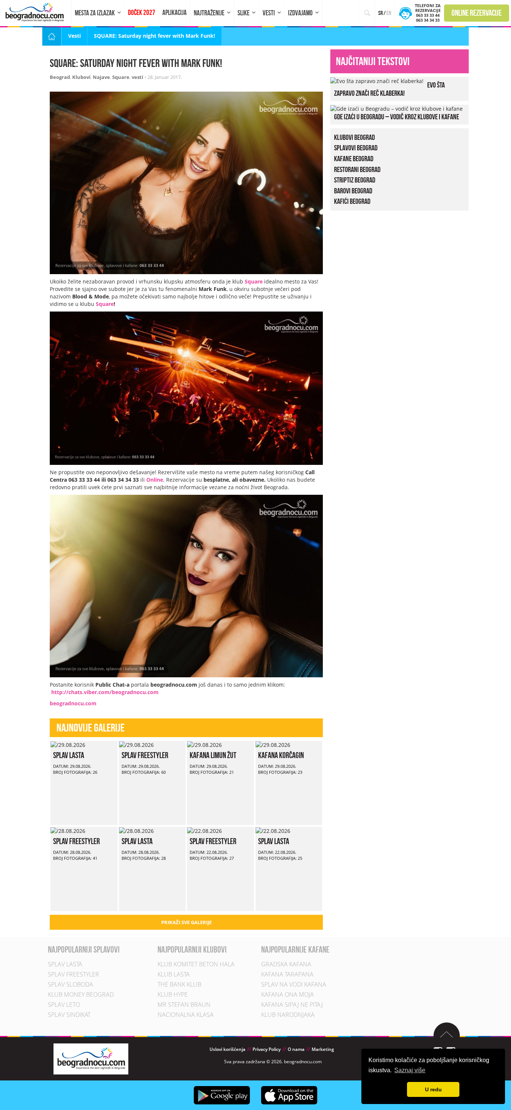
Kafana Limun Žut (213, 755)
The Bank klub (179, 984)
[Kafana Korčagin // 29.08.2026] (273, 744)
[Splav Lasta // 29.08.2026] (68, 744)
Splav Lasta (68, 755)
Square (120, 77)
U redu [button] (433, 1089)
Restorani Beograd (357, 169)
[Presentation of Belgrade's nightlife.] (35, 12)
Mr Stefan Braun (184, 1004)
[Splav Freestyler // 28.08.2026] (68, 830)
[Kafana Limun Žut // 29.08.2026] (204, 744)
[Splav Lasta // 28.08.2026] (136, 830)
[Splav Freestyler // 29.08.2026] (136, 744)
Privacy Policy (267, 1049)
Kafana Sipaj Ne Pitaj (292, 1004)
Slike (244, 13)
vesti (137, 77)
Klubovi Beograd (354, 137)
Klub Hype (172, 994)
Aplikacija (174, 12)
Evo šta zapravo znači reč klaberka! (389, 89)
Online (154, 479)
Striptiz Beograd (354, 180)
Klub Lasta (173, 974)
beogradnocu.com (73, 703)
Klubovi (81, 77)
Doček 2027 (141, 12)
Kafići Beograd (352, 201)
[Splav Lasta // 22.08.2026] (273, 830)
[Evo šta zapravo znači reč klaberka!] (376, 80)
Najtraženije (209, 13)
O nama (296, 1049)
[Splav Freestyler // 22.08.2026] (204, 830)
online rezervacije (477, 12)
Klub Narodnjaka (288, 1015)
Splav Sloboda (70, 984)
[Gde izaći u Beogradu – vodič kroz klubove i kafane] (396, 108)
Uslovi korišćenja (227, 1049)
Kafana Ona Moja (287, 994)
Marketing (323, 1049)
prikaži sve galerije (186, 922)
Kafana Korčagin (281, 755)
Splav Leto (64, 1004)
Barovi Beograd (353, 191)
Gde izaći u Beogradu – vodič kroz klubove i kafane (396, 117)
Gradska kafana (286, 964)
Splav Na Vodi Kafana (293, 984)
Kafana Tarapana (287, 974)
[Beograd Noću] (90, 1058)
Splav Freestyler (145, 755)
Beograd (60, 77)
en (388, 13)
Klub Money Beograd (81, 994)
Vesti (269, 13)
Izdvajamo (300, 13)
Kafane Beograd (353, 158)
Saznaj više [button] (409, 1070)
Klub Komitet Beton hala (196, 964)
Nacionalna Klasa (185, 1015)
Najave (101, 77)
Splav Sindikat (69, 1015)
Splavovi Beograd (355, 148)
